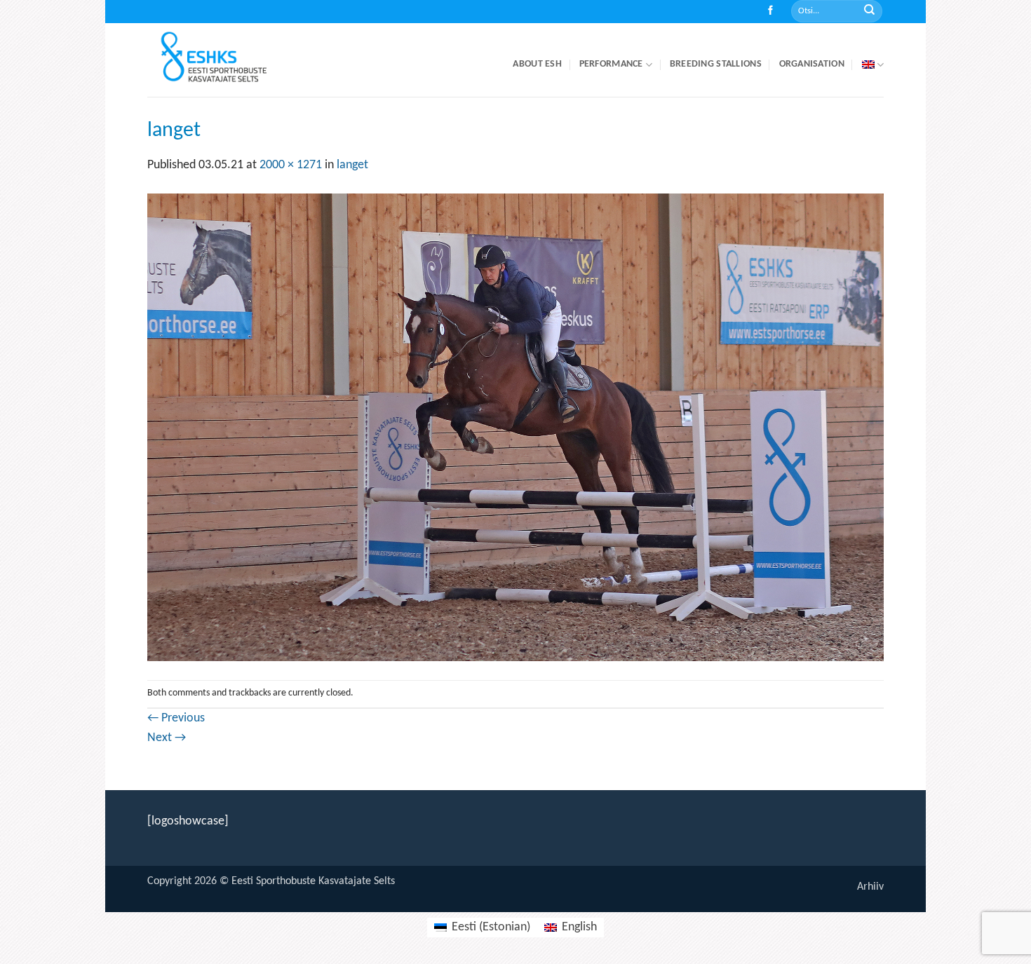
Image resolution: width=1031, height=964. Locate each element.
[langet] (515, 427)
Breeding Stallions (716, 64)
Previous (176, 718)
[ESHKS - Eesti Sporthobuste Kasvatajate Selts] (226, 60)
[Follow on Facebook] (770, 11)
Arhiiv (870, 886)
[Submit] (869, 11)
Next (166, 738)
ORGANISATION (811, 64)
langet (352, 165)
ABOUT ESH (537, 64)
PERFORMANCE (611, 64)
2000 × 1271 (291, 165)
